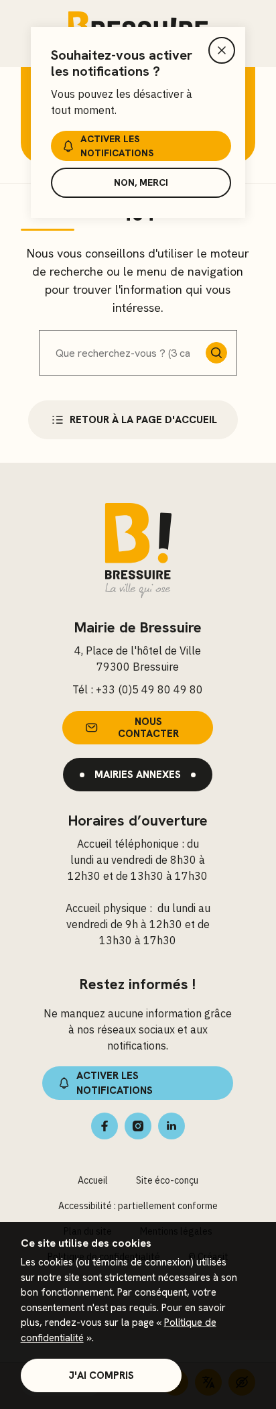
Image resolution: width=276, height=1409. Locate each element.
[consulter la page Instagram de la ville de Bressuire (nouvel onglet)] (138, 1126)
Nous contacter (148, 727)
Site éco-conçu (167, 1180)
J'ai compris (101, 1375)
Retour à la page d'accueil (143, 420)
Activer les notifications (116, 146)
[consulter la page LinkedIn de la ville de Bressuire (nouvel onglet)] (171, 1126)
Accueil (93, 1180)
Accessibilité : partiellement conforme (138, 1206)
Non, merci (141, 182)
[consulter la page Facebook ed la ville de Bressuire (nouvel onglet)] (104, 1126)
